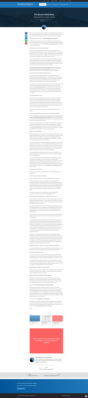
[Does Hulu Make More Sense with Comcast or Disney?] (46, 318)
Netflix (52, 369)
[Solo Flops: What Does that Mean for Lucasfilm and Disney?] (57, 318)
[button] (26, 33)
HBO (50, 369)
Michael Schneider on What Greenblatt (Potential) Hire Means (41, 275)
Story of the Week (43, 4)
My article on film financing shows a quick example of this (43, 67)
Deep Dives (49, 4)
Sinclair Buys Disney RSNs (34, 321)
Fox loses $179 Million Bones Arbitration (50, 38)
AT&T (41, 369)
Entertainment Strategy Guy (25, 4)
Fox (48, 369)
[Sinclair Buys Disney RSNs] (35, 318)
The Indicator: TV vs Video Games (43, 298)
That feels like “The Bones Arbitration (50, 43)
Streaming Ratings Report (64, 4)
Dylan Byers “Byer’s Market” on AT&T (36, 252)
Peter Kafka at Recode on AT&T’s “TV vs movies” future (39, 267)
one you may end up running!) (40, 86)
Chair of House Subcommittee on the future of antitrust (43, 284)
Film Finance (45, 369)
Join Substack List (20, 388)
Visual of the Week (55, 4)
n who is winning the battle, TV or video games (43, 305)
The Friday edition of (36, 115)
